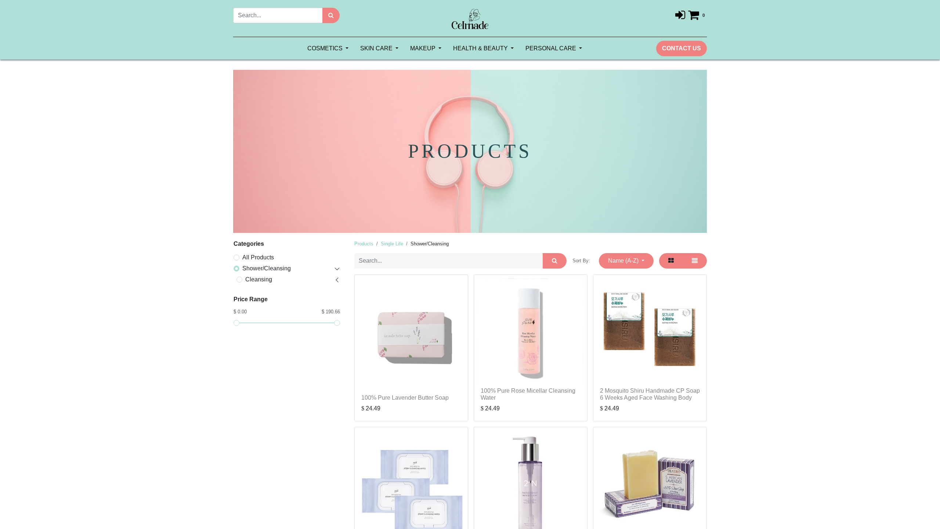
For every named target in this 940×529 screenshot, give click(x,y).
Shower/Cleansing (266, 268)
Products (363, 243)
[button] (626, 261)
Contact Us (681, 48)
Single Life (392, 243)
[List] (695, 261)
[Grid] (671, 261)
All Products (258, 257)
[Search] (331, 15)
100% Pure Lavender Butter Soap (405, 398)
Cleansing (258, 279)
